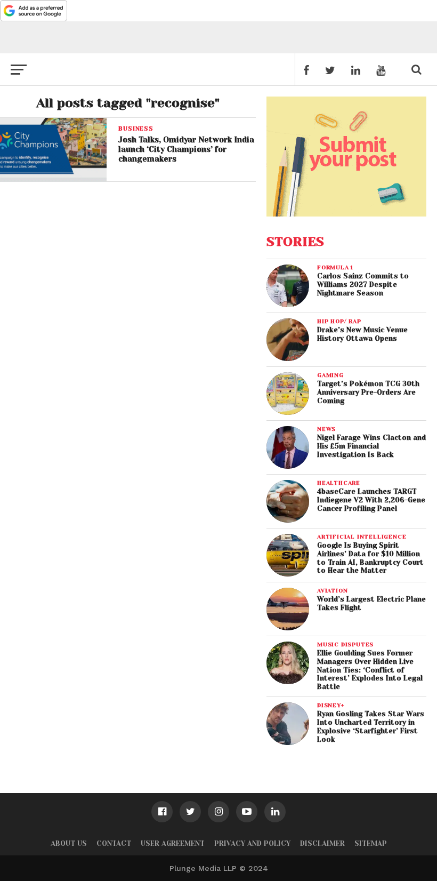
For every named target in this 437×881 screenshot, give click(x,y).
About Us (69, 843)
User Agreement (173, 843)
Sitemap (370, 843)
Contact (113, 843)
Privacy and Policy (252, 843)
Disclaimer (322, 843)
